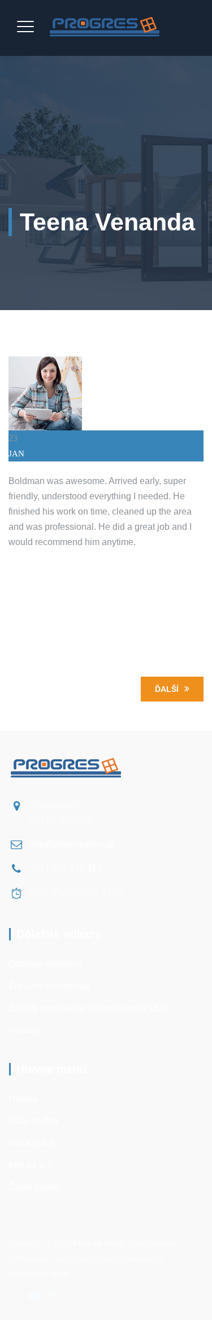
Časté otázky (34, 1187)
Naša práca (31, 1143)
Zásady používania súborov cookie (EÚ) (88, 1008)
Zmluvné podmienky (49, 986)
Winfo (60, 1273)
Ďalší (167, 689)
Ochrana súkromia (45, 964)
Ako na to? (29, 1165)
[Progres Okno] (104, 28)
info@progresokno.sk (72, 844)
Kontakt (23, 1030)
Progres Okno (98, 1243)
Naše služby (33, 1121)
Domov (22, 1099)
